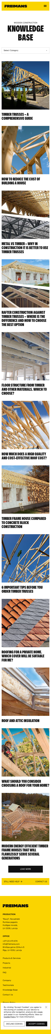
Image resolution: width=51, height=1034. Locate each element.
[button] (45, 6)
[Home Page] (15, 6)
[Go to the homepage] (15, 906)
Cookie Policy (10, 1017)
